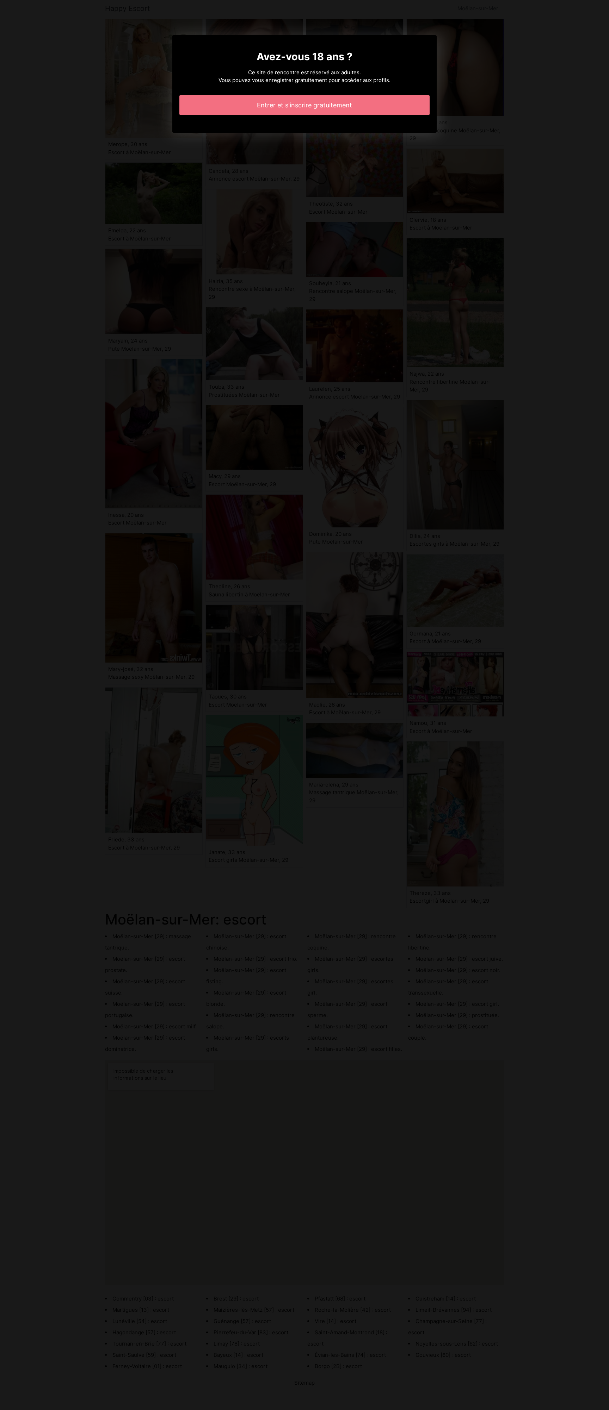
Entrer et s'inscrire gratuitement (304, 105)
